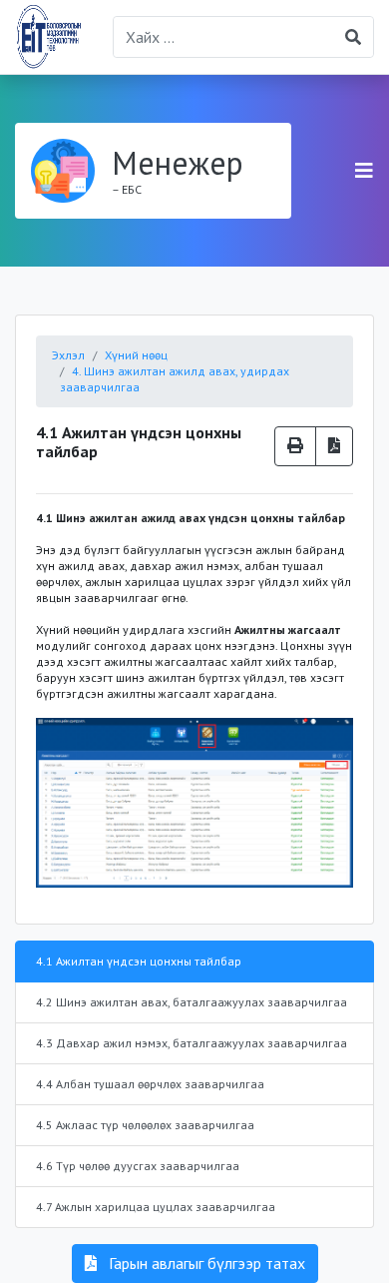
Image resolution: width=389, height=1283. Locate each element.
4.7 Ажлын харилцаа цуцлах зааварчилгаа (155, 1206)
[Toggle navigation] (364, 171)
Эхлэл (68, 354)
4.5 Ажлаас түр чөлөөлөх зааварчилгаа (145, 1124)
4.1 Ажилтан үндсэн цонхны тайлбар (138, 961)
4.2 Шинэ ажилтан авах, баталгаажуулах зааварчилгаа (191, 1001)
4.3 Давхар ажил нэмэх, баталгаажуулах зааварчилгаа (191, 1042)
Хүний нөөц (136, 354)
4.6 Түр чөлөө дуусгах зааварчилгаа (137, 1165)
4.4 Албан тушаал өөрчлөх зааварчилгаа (150, 1083)
